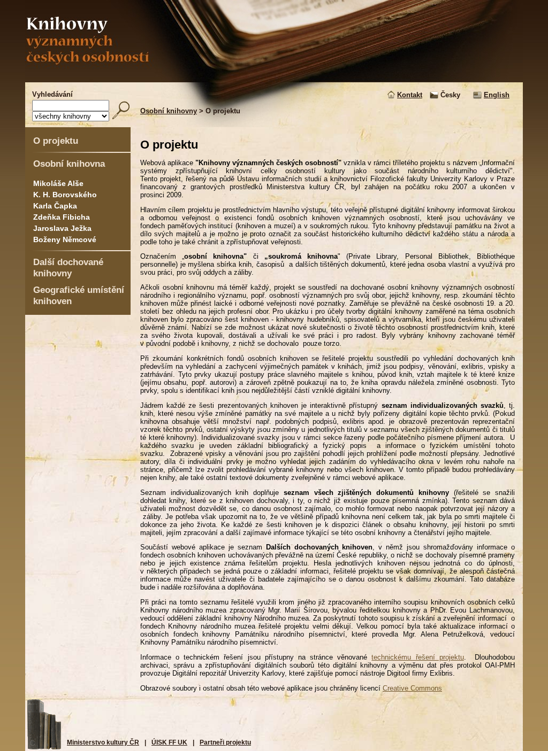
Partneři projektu (225, 742)
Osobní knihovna (69, 163)
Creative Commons (412, 688)
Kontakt (409, 95)
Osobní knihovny (168, 111)
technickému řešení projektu (417, 657)
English (496, 95)
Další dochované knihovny (68, 267)
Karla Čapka (55, 206)
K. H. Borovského (65, 194)
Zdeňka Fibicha (61, 217)
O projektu (55, 140)
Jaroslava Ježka (62, 228)
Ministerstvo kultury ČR (103, 742)
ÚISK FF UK (169, 742)
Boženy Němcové (64, 239)
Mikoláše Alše (58, 183)
